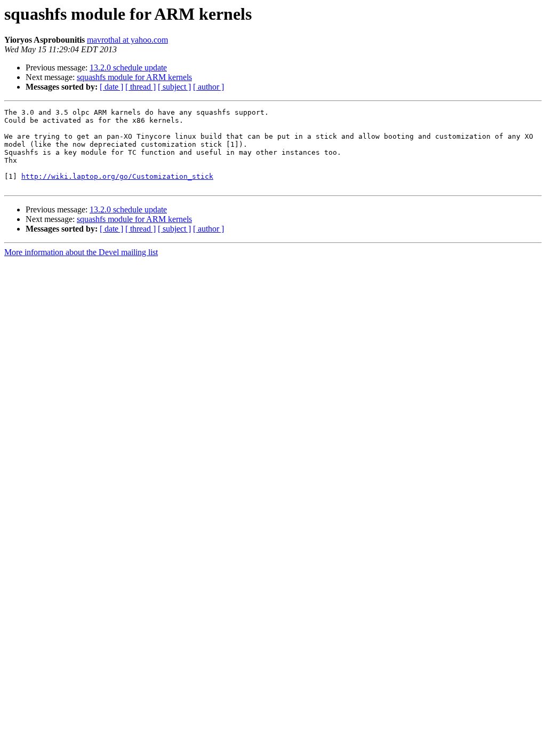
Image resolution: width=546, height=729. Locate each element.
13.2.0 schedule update (128, 67)
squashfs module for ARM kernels (134, 77)
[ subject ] (174, 86)
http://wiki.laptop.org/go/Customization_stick (117, 176)
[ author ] (208, 86)
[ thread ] (140, 86)
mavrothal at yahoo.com (127, 39)
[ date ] (111, 86)
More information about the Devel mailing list (81, 252)
